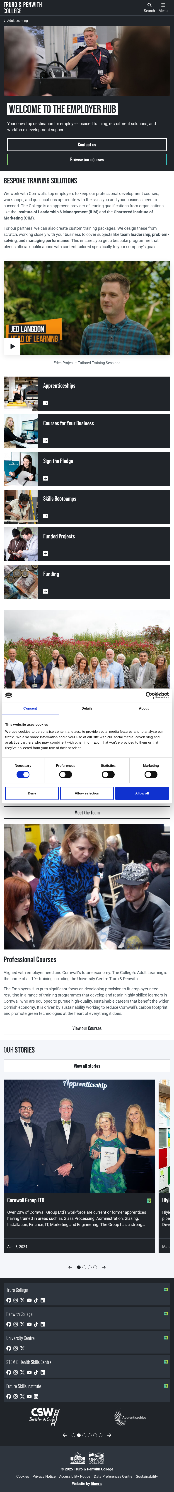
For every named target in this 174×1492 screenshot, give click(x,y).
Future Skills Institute (23, 1386)
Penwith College (19, 1314)
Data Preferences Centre (113, 1476)
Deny (32, 793)
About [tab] (144, 708)
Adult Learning (17, 20)
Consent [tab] (30, 708)
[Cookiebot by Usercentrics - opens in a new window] (149, 695)
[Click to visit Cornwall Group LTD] (79, 1136)
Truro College (17, 1290)
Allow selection (87, 793)
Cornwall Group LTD (25, 1200)
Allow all (142, 793)
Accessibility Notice (74, 1476)
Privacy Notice (44, 1476)
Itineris (96, 1484)
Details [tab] (87, 708)
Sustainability (147, 1476)
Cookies (22, 1476)
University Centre (20, 1338)
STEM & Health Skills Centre (28, 1362)
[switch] (65, 774)
